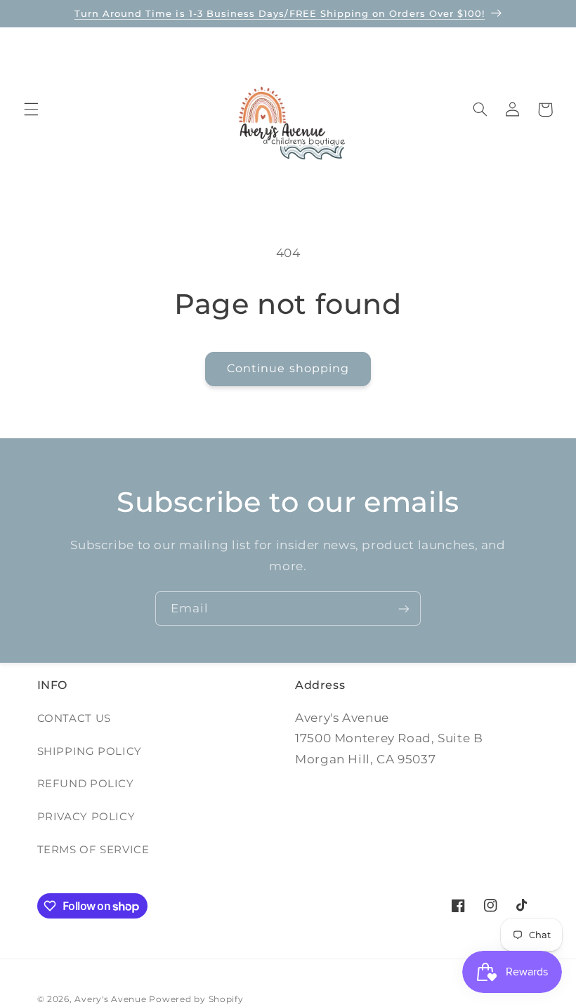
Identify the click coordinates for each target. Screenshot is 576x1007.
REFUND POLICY (85, 783)
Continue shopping (288, 368)
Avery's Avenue (110, 999)
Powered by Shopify (196, 999)
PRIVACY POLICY (86, 816)
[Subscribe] (404, 608)
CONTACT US (74, 718)
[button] (31, 109)
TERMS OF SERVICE (93, 849)
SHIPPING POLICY (89, 751)
